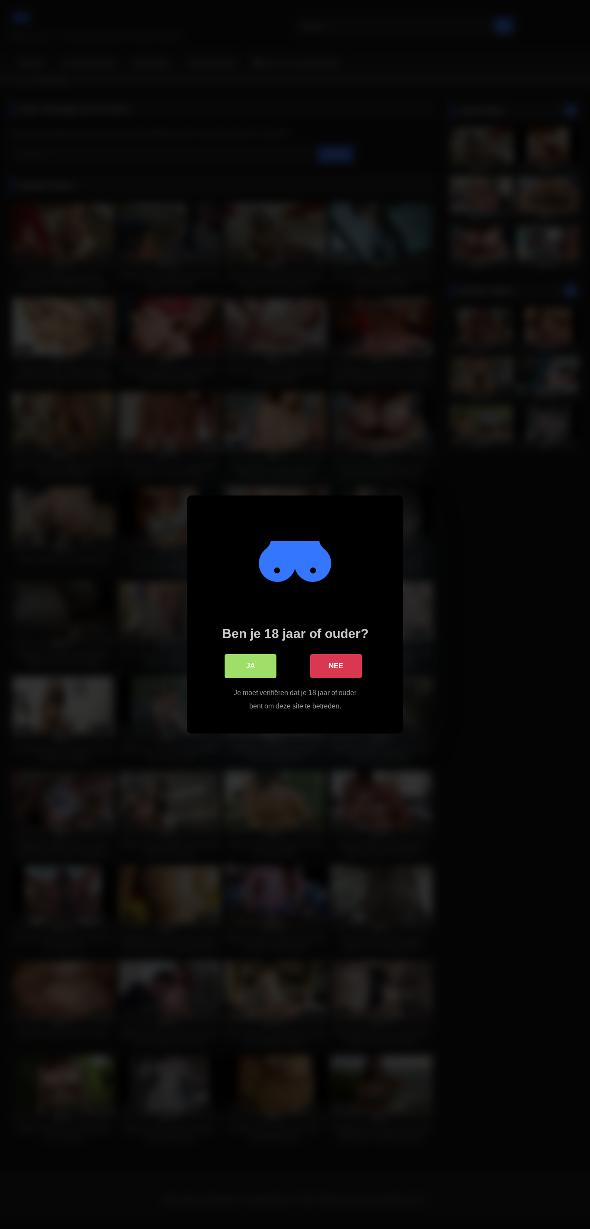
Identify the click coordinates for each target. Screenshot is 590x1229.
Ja (250, 666)
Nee (336, 666)
